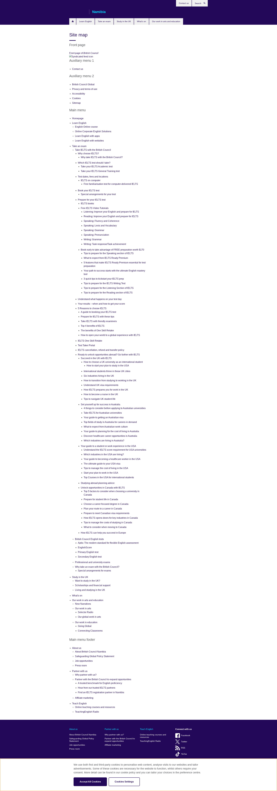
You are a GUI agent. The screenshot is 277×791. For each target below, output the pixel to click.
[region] (138, 774)
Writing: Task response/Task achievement (105, 244)
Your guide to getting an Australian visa (103, 417)
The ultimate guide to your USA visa (102, 463)
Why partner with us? (86, 675)
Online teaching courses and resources (95, 707)
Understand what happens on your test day (100, 299)
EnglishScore (85, 547)
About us (76, 648)
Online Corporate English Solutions (93, 131)
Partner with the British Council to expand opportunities (103, 679)
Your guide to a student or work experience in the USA (108, 446)
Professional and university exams (92, 562)
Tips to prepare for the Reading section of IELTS (108, 292)
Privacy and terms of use (84, 89)
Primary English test (88, 552)
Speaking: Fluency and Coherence (101, 221)
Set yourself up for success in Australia (100, 404)
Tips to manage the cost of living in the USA (106, 468)
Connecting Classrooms (90, 630)
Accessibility (78, 93)
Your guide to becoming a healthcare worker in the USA (112, 459)
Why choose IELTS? (88, 153)
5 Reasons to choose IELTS (92, 308)
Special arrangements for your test (98, 194)
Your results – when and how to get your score (101, 304)
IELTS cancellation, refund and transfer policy (101, 350)
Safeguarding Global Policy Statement (94, 656)
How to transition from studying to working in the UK (110, 380)
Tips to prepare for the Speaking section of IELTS (109, 253)
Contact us (184, 3)
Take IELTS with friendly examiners (99, 321)
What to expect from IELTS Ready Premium (106, 258)
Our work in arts (83, 608)
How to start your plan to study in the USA (108, 365)
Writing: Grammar (93, 239)
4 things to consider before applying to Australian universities (115, 408)
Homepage (72, 21)
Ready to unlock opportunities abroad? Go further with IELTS (109, 354)
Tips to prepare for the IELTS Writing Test (104, 283)
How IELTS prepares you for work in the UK (106, 389)
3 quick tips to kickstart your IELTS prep (104, 279)
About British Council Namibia (90, 651)
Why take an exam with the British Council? (97, 567)
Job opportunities (84, 661)
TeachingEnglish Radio (87, 712)
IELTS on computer (90, 180)
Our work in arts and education (166, 21)
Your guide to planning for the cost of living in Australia (111, 431)
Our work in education (86, 622)
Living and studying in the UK (90, 590)
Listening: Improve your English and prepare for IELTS (111, 211)
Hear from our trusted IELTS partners (96, 688)
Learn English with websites (89, 140)
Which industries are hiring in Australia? (104, 440)
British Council (77, 11)
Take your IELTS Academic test (97, 166)
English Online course (86, 127)
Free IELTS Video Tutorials (94, 208)
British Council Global (83, 84)
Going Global (84, 626)
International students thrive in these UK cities (107, 371)
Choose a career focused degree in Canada (106, 504)
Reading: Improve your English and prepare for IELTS (111, 216)
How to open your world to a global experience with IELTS (110, 335)
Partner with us (79, 671)
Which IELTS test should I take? (94, 163)
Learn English (85, 21)
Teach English (79, 703)
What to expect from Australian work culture (106, 426)
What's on (141, 21)
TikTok (184, 754)
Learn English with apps (87, 136)
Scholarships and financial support (92, 585)
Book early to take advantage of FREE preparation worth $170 (112, 249)
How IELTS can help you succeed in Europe (103, 533)
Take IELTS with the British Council (93, 150)
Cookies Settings (124, 781)
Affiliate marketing (84, 698)
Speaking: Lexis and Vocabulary (100, 225)
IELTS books (87, 203)
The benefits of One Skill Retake (97, 330)
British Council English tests (89, 539)
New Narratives (83, 604)
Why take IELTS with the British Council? (102, 157)
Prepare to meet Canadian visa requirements (106, 513)
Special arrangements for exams (94, 570)
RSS (183, 748)
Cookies (76, 98)
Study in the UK (124, 21)
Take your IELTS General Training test (100, 171)
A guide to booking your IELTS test (98, 312)
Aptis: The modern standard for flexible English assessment (108, 543)
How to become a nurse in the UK (101, 394)
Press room (81, 665)
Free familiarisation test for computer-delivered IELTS (111, 184)
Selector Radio (85, 612)
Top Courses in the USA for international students (109, 477)
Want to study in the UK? (87, 580)
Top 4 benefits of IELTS (92, 326)
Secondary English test (90, 557)
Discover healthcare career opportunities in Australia (110, 436)
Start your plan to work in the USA (101, 473)
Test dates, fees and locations (93, 176)
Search (206, 3)
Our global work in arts (89, 617)
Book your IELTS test (88, 190)
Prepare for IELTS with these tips (97, 316)
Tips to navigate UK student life (99, 399)
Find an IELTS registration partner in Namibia (101, 692)
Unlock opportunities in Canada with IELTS (103, 487)
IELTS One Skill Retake (90, 341)
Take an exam (104, 21)
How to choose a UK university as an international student (113, 362)
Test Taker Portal (86, 345)
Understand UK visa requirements (101, 385)
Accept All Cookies (90, 781)
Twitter (184, 742)
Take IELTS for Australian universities (103, 413)
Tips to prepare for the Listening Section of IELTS (109, 288)
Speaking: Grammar (94, 230)
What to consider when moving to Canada (105, 527)
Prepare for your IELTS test (91, 200)
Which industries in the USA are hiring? (104, 454)
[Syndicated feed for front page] (115, 56)
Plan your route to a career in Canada (103, 508)
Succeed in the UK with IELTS (96, 358)
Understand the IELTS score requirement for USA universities (115, 450)
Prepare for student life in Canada (101, 499)
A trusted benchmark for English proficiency (100, 683)
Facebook (185, 735)
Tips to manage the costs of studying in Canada (108, 522)
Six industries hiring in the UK (99, 376)
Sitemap (76, 103)
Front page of (83, 53)
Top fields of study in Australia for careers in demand (110, 422)
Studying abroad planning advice (98, 483)
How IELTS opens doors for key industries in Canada (111, 518)
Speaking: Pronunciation (96, 235)
